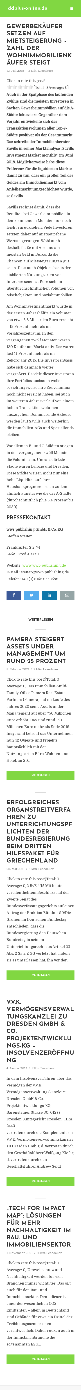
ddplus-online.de (27, 8)
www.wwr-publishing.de (44, 565)
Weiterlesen (41, 775)
